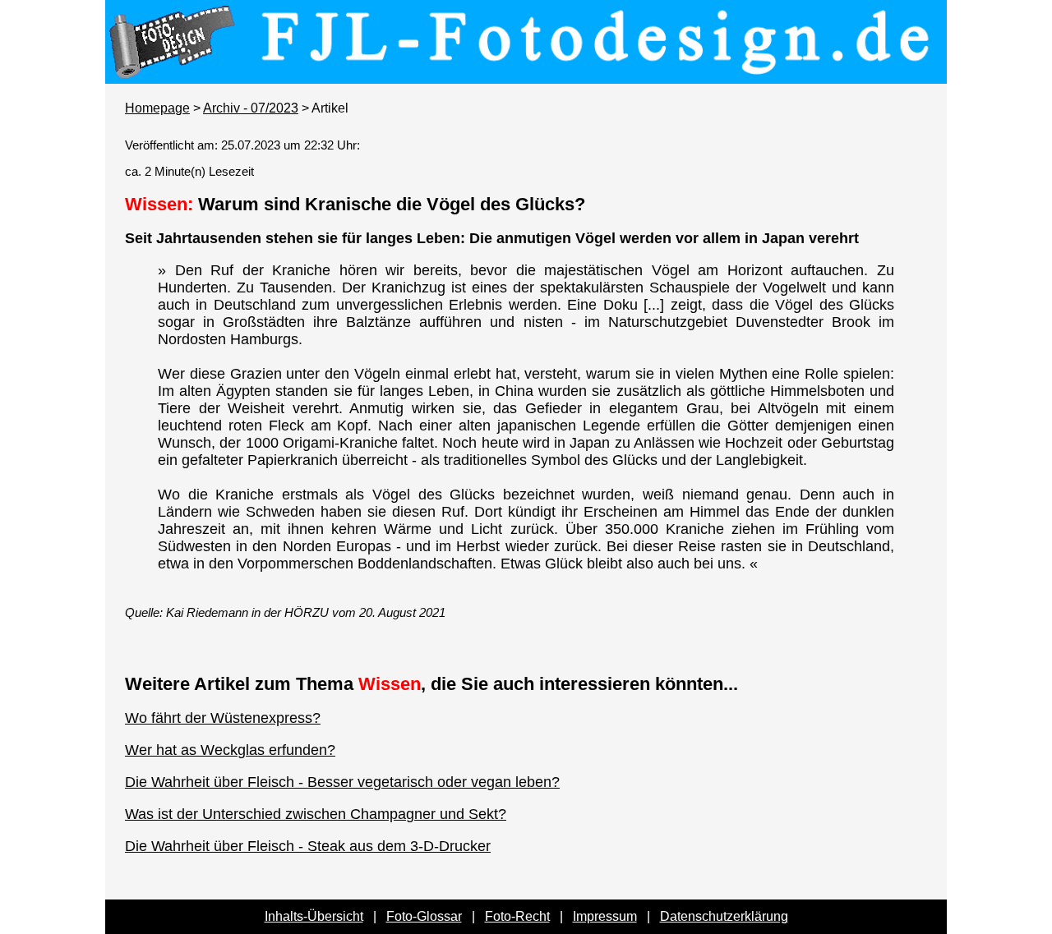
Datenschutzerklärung (724, 916)
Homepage (157, 108)
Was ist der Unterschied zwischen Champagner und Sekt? (315, 814)
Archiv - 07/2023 (250, 108)
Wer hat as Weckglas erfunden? (230, 750)
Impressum (605, 916)
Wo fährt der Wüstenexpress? (223, 718)
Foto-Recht (517, 916)
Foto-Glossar (424, 916)
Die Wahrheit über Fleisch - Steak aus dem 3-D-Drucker (308, 846)
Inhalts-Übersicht (314, 916)
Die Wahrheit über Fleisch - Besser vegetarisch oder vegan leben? (342, 782)
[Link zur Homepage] (526, 72)
